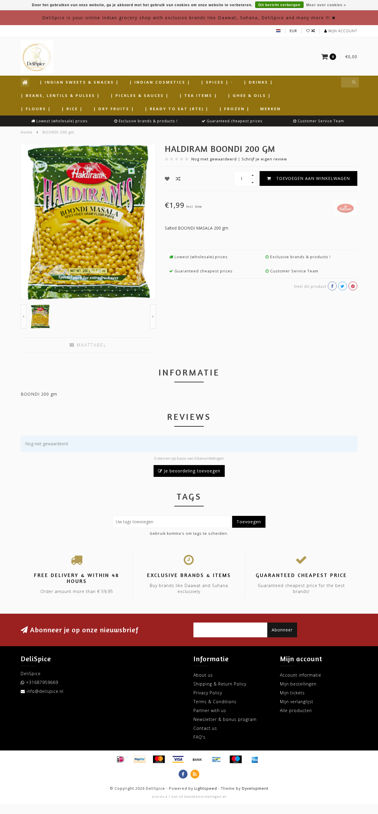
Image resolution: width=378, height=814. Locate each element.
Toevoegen (249, 521)
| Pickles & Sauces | (139, 95)
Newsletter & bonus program (225, 719)
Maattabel (91, 345)
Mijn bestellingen (298, 684)
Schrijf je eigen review (264, 159)
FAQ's (199, 737)
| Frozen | (234, 108)
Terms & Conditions (215, 701)
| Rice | (72, 108)
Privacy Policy (207, 693)
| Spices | (215, 82)
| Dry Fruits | (113, 108)
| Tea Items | (198, 95)
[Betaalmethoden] (120, 759)
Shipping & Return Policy (219, 684)
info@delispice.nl (45, 691)
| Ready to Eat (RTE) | (177, 108)
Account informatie (300, 675)
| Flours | (36, 108)
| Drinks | (258, 82)
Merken (270, 108)
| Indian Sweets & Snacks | (79, 82)
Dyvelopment (255, 788)
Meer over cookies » (326, 5)
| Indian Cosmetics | (159, 82)
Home (26, 132)
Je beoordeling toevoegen (191, 471)
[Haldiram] (345, 207)
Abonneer (282, 630)
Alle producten (296, 710)
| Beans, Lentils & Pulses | (60, 95)
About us (203, 675)
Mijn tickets (292, 693)
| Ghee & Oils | (249, 95)
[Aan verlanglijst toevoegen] (167, 179)
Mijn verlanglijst (296, 701)
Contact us (205, 728)
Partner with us (209, 710)
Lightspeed (205, 788)
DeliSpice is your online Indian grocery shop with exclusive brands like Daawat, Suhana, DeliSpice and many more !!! (186, 17)
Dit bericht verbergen (279, 5)
